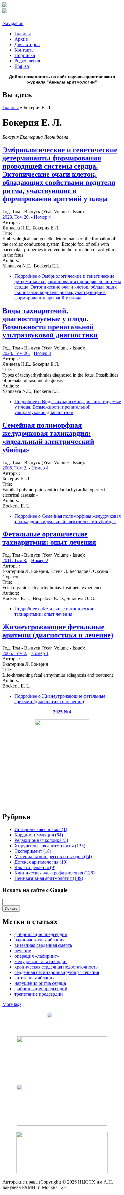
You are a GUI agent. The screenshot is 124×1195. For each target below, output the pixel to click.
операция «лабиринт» (36, 956)
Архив (21, 39)
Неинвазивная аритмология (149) (48, 878)
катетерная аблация (34, 977)
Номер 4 (42, 217)
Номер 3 (42, 353)
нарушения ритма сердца (40, 983)
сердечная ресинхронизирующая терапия (56, 972)
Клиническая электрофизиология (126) (54, 872)
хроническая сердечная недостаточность (56, 966)
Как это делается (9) (34, 867)
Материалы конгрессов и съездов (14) (53, 856)
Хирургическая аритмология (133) (49, 845)
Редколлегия (27, 60)
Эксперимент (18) (32, 851)
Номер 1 (39, 653)
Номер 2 (39, 560)
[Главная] (4, 5)
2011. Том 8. (14, 560)
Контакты (24, 49)
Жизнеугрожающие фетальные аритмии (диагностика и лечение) (57, 631)
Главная (22, 33)
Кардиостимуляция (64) (38, 834)
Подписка (24, 55)
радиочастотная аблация (39, 939)
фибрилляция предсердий (40, 988)
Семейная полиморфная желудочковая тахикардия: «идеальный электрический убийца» (48, 437)
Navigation (12, 23)
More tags (11, 1004)
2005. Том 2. (14, 467)
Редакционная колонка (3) (41, 840)
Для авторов (27, 44)
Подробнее (67, 286)
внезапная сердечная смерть (43, 945)
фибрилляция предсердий (40, 934)
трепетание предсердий (38, 994)
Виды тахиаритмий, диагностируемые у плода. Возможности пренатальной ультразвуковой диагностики (50, 323)
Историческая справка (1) (40, 829)
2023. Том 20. (16, 217)
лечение (22, 950)
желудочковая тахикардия (40, 961)
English (21, 66)
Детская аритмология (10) (40, 862)
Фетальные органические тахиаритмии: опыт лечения (49, 538)
